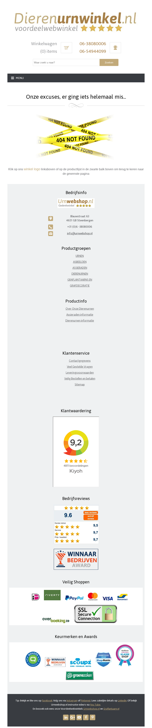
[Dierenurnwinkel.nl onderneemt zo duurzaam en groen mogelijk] (80, 679)
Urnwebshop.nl (91, 709)
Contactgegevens (80, 360)
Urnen (80, 256)
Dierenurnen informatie (79, 320)
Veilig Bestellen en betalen (79, 378)
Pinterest (86, 700)
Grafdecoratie (80, 285)
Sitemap (80, 384)
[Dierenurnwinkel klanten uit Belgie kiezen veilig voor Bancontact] (122, 599)
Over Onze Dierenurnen (80, 308)
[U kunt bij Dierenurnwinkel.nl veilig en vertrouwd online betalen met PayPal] (74, 599)
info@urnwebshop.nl (79, 233)
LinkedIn (122, 700)
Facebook (47, 700)
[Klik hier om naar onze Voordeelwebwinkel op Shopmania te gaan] (103, 666)
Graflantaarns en (79, 279)
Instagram (72, 700)
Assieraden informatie (79, 314)
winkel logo (32, 169)
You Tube (95, 705)
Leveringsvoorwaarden (80, 372)
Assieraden (79, 267)
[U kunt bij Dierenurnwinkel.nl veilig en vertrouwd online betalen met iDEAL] (35, 599)
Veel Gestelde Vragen (80, 366)
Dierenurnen (80, 273)
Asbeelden (80, 261)
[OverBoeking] (56, 622)
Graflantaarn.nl (111, 709)
